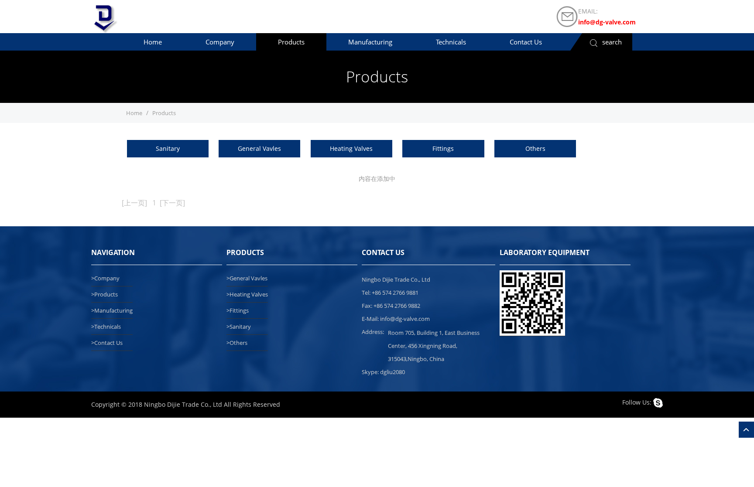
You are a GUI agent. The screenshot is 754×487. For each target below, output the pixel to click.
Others (535, 148)
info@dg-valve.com (607, 22)
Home (134, 113)
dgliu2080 (392, 372)
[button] (220, 42)
